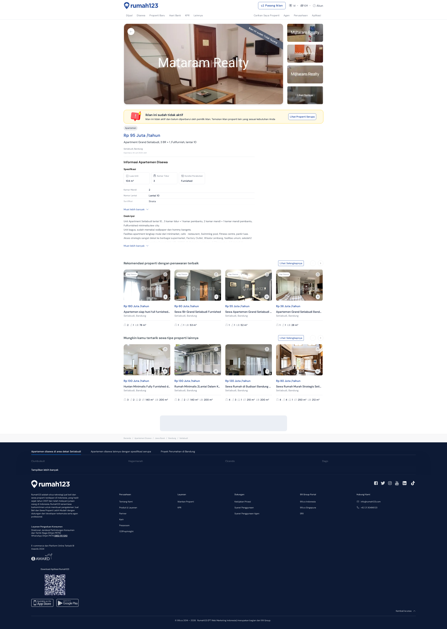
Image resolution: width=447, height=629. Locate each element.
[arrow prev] (313, 263)
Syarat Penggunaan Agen (247, 513)
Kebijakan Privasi (243, 501)
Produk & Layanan (128, 507)
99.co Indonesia (308, 501)
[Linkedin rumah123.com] (404, 483)
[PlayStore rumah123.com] (67, 603)
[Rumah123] (141, 5)
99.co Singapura (308, 507)
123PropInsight (126, 531)
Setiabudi (183, 438)
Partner (122, 513)
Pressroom (124, 525)
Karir (121, 519)
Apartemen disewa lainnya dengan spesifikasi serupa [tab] (121, 451)
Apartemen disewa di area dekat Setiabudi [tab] (56, 451)
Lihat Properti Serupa (302, 116)
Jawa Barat (160, 438)
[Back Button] (130, 31)
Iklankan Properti (186, 501)
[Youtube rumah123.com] (397, 483)
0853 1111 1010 (60, 535)
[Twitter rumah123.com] (383, 483)
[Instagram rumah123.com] (390, 483)
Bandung (172, 438)
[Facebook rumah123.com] (376, 483)
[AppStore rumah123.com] (42, 603)
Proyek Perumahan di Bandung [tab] (178, 451)
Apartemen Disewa (142, 438)
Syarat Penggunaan (244, 507)
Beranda (127, 438)
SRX (302, 513)
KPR (179, 507)
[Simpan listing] (165, 274)
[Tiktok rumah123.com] (413, 483)
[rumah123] (50, 484)
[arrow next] (320, 263)
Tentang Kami (126, 501)
